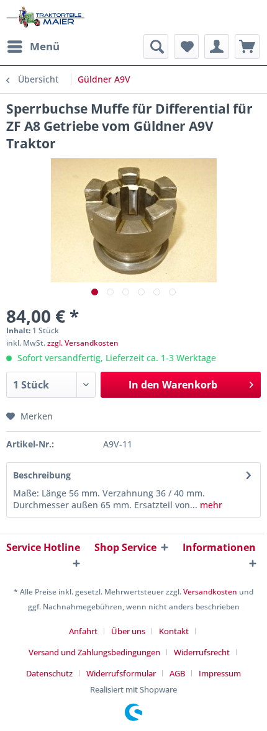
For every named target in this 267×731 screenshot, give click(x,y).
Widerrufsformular (121, 673)
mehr (209, 505)
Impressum (220, 673)
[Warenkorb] (247, 46)
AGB (177, 673)
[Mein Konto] (216, 46)
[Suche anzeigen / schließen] (155, 46)
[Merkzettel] (186, 46)
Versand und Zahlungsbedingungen (94, 652)
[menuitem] (33, 46)
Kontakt (174, 631)
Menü (45, 46)
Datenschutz (49, 673)
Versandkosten (210, 591)
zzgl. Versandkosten (83, 343)
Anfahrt (83, 631)
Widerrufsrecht (202, 652)
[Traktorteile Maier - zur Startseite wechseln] (45, 17)
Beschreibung (42, 475)
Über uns (128, 631)
